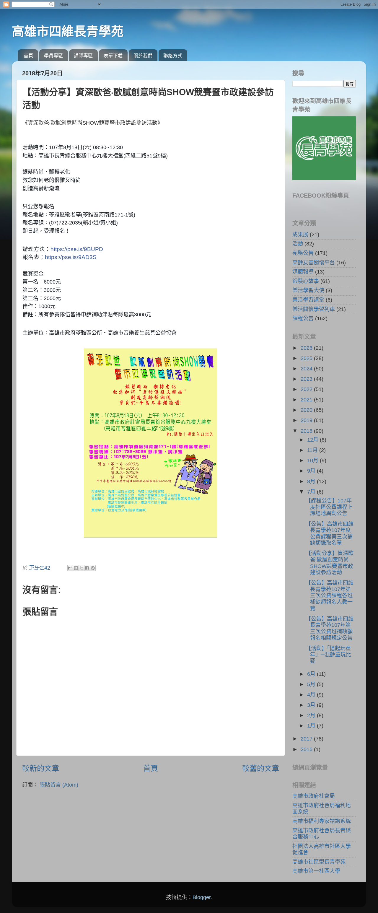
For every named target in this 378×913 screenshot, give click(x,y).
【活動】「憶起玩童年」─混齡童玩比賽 (328, 654)
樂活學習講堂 (308, 300)
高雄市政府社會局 (313, 796)
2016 (307, 749)
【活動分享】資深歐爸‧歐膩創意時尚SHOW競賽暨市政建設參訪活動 (329, 562)
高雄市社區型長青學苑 (319, 862)
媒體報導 (303, 272)
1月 (312, 726)
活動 (297, 244)
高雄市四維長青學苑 (67, 31)
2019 (307, 420)
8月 (312, 481)
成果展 (300, 234)
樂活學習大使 (308, 290)
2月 (312, 715)
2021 (307, 400)
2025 (307, 358)
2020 (307, 410)
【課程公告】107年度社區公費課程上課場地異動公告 (329, 507)
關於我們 (142, 55)
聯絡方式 (172, 55)
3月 (312, 705)
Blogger (202, 897)
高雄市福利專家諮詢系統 (321, 821)
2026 (307, 348)
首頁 (28, 55)
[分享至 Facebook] (87, 568)
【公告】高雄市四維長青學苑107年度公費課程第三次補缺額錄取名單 (329, 533)
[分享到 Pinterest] (93, 568)
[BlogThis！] (76, 568)
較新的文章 (40, 768)
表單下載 (113, 55)
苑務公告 (303, 253)
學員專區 (53, 55)
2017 (307, 739)
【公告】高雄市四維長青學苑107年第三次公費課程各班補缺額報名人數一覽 (329, 595)
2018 (307, 431)
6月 (312, 674)
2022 (307, 389)
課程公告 (303, 318)
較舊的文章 (260, 768)
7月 (312, 492)
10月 (313, 460)
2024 (307, 369)
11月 (313, 450)
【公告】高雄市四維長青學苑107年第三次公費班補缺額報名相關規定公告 (329, 628)
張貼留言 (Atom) (59, 785)
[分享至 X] (81, 568)
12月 (313, 440)
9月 (312, 471)
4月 (312, 695)
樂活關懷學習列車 (313, 309)
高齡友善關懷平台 (313, 263)
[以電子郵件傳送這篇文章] (70, 568)
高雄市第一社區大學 (316, 871)
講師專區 (83, 55)
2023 (307, 379)
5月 (312, 684)
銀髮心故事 (305, 281)
